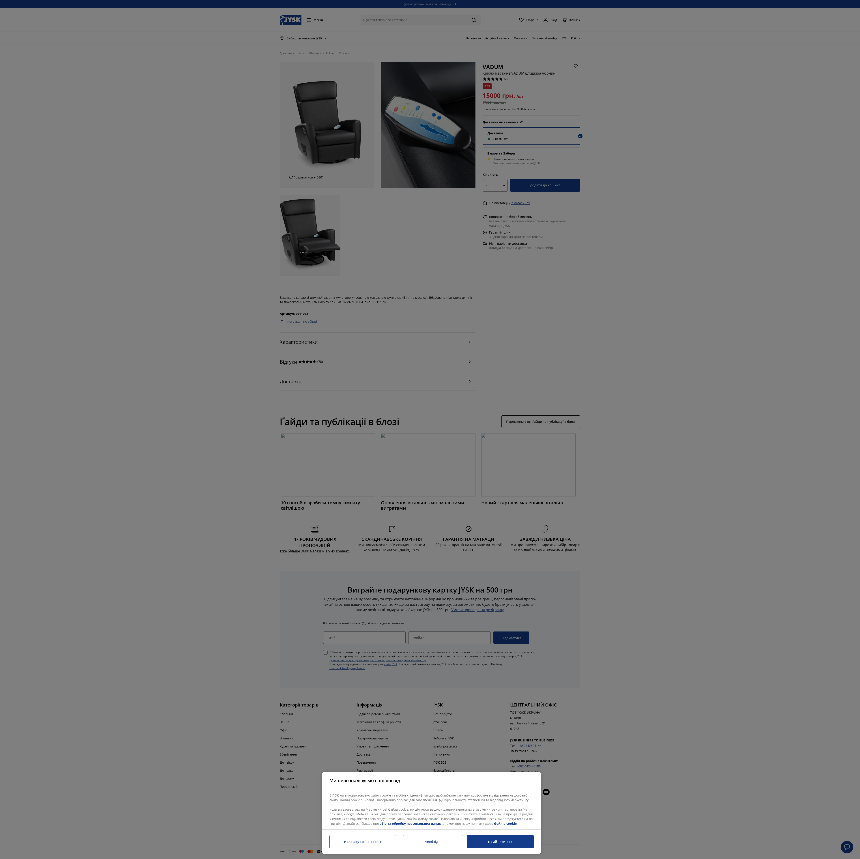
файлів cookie (505, 823)
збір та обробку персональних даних (410, 823)
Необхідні (433, 842)
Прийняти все (500, 842)
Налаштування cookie (363, 842)
